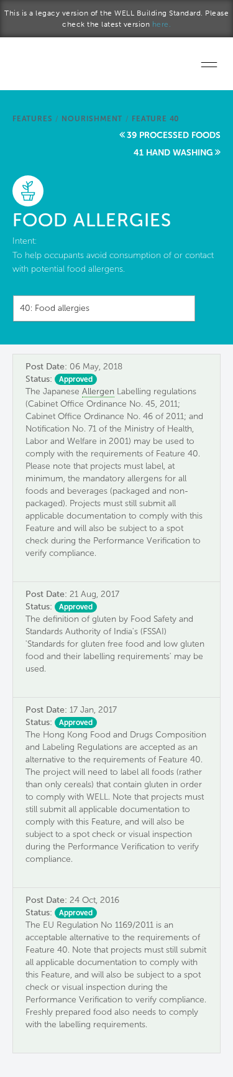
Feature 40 (155, 118)
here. (161, 24)
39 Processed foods (174, 135)
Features (32, 118)
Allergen (98, 391)
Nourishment (92, 118)
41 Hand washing (173, 152)
